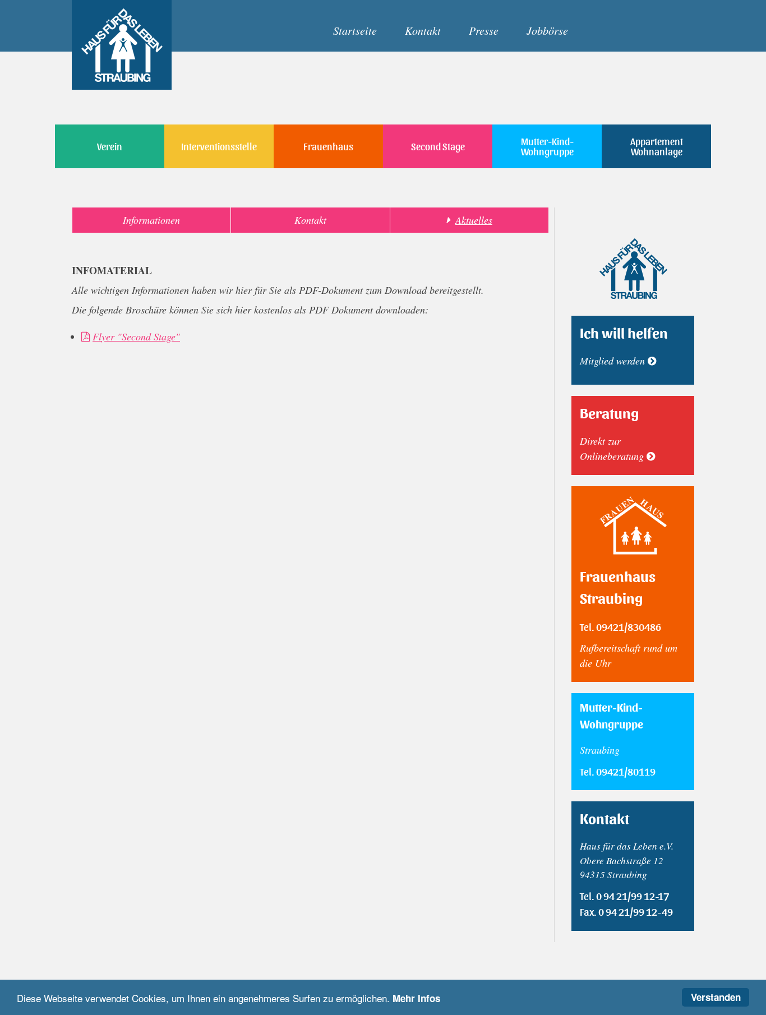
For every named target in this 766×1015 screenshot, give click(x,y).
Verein (109, 146)
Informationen (151, 220)
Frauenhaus (328, 146)
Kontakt (423, 30)
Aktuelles (473, 220)
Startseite (355, 30)
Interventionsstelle (219, 146)
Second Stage (438, 146)
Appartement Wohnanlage (656, 146)
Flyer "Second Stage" (136, 336)
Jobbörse (547, 30)
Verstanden (716, 997)
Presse (484, 30)
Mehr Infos (416, 998)
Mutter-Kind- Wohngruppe (547, 146)
